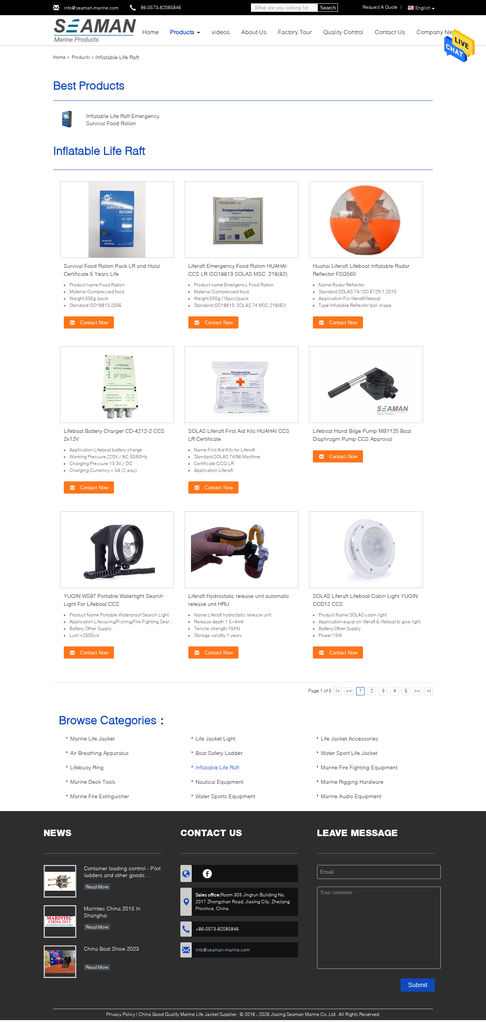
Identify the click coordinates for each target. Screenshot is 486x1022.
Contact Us (390, 31)
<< (349, 690)
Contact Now (93, 322)
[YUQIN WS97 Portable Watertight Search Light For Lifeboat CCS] (117, 549)
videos (220, 31)
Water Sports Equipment (225, 796)
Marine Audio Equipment (351, 796)
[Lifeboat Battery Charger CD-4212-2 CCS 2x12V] (117, 384)
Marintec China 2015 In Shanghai (112, 911)
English (423, 8)
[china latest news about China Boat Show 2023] (60, 962)
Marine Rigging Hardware (352, 781)
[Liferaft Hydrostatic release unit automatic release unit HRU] (241, 549)
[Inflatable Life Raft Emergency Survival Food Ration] (67, 119)
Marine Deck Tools (92, 781)
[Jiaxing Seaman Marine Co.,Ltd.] (95, 30)
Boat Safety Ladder (219, 753)
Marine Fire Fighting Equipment (359, 767)
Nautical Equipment (219, 781)
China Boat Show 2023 (111, 948)
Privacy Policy (120, 1014)
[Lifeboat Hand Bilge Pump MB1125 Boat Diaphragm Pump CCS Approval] (366, 384)
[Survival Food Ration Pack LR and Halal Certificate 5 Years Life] (116, 219)
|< (338, 690)
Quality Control (343, 31)
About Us (254, 31)
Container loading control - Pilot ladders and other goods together (122, 872)
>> (417, 690)
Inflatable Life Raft (217, 767)
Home (150, 31)
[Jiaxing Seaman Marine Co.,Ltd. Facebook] (207, 872)
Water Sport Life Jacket (349, 753)
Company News (438, 31)
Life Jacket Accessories (349, 738)
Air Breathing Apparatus (99, 753)
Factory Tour (295, 31)
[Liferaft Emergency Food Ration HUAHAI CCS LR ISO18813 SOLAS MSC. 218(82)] (241, 219)
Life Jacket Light (215, 738)
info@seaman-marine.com (91, 8)
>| (429, 690)
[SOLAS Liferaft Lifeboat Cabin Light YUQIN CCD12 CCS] (366, 549)
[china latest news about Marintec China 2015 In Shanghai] (60, 921)
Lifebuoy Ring (87, 767)
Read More (97, 887)
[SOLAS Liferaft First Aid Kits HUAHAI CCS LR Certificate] (241, 384)
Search (328, 8)
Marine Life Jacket (92, 738)
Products (182, 31)
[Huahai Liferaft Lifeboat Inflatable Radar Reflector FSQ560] (366, 219)
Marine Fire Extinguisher (99, 796)
